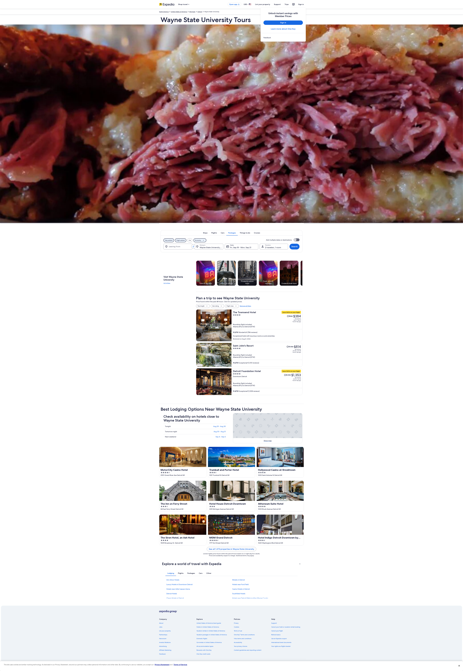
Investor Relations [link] (165, 642)
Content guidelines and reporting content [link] (247, 650)
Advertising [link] (163, 646)
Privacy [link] (236, 623)
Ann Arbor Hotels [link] (172, 580)
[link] (283, 37)
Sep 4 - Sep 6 (221, 437)
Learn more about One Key (283, 29)
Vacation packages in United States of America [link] (212, 635)
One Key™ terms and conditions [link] (244, 635)
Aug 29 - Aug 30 (219, 426)
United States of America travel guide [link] (209, 623)
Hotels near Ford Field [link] (240, 584)
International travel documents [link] (281, 642)
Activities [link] (166, 283)
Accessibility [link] (238, 642)
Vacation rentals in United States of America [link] (211, 631)
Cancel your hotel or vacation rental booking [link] (285, 627)
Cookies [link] (236, 627)
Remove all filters (245, 306)
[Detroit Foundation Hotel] (267, 381)
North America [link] (164, 12)
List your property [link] (165, 631)
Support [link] (274, 623)
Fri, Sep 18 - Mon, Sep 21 (240, 247)
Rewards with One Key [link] (204, 650)
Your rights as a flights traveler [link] (281, 646)
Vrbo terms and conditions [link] (242, 639)
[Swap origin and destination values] (193, 246)
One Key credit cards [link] (203, 654)
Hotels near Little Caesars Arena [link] (178, 589)
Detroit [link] (199, 12)
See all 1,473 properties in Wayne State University (231, 549)
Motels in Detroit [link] (238, 580)
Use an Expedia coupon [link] (279, 639)
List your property (262, 4)
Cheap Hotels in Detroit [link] (175, 598)
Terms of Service (180, 665)
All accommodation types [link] (205, 646)
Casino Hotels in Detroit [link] (241, 589)
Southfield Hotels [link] (238, 594)
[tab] (205, 232)
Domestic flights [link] (202, 639)
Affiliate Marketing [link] (165, 650)
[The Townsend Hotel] (267, 325)
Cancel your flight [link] (277, 631)
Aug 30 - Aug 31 (220, 431)
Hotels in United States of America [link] (208, 627)
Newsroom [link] (162, 639)
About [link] (161, 623)
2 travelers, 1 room (273, 247)
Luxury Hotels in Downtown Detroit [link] (179, 584)
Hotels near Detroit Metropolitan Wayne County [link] (250, 598)
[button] (231, 563)
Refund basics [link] (275, 635)
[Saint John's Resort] (267, 355)
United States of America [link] (179, 12)
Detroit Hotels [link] (171, 594)
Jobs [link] (160, 627)
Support (277, 4)
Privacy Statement (162, 665)
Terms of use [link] (238, 631)
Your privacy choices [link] (240, 646)
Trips (287, 4)
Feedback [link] (162, 654)
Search (294, 246)
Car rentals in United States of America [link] (209, 642)
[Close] (459, 665)
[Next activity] (302, 273)
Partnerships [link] (163, 635)
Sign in (301, 4)
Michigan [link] (192, 12)
